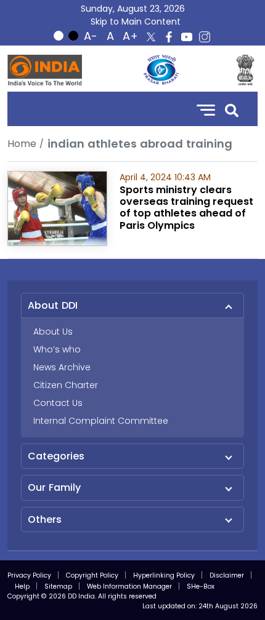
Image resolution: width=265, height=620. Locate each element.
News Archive (62, 367)
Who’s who (57, 349)
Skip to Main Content (136, 21)
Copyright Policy (92, 575)
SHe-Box (200, 586)
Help (22, 586)
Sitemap (58, 586)
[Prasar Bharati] (160, 70)
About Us (53, 331)
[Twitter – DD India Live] (151, 37)
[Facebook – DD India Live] (168, 37)
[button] (231, 109)
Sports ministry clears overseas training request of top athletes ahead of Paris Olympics (186, 207)
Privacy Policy (29, 575)
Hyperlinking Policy (164, 575)
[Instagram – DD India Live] (204, 37)
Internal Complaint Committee (100, 421)
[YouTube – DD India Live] (186, 37)
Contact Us (58, 403)
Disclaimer (227, 575)
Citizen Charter (65, 385)
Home (21, 144)
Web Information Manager (129, 586)
